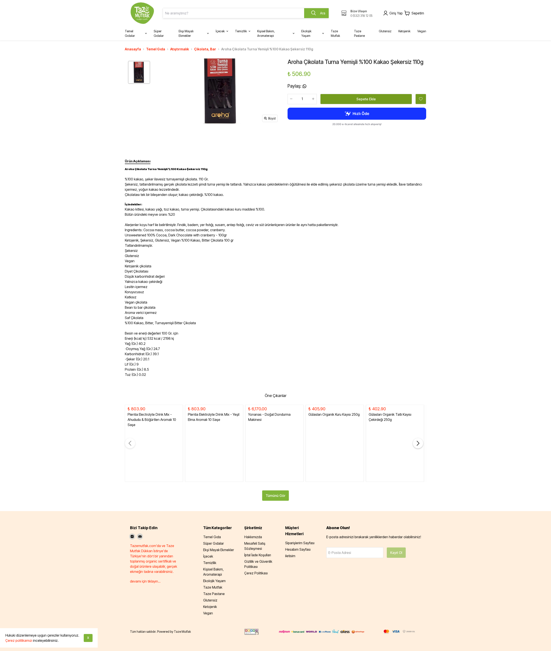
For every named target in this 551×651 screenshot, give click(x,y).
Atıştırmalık (179, 49)
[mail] (140, 536)
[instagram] (132, 536)
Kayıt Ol (396, 552)
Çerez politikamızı (18, 640)
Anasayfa (133, 49)
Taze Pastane (214, 594)
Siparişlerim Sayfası (299, 543)
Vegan (208, 613)
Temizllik (209, 563)
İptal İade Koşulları (257, 555)
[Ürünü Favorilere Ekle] (420, 99)
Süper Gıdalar (213, 543)
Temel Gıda (155, 49)
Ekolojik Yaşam (214, 581)
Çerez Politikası (256, 573)
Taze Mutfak (212, 587)
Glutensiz (210, 600)
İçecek (208, 556)
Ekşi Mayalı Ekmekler (218, 550)
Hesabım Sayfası (298, 549)
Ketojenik (210, 606)
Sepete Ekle (366, 99)
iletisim (290, 556)
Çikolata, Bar (205, 49)
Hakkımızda (253, 537)
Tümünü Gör (275, 495)
